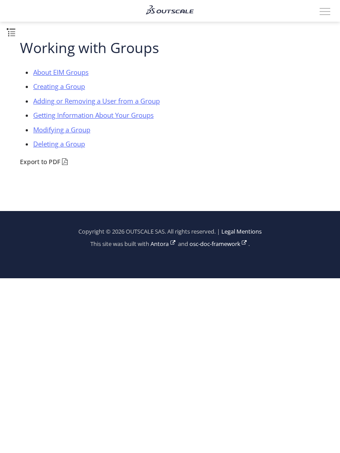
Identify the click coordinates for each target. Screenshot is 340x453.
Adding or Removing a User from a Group (96, 100)
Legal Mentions (241, 231)
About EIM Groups (61, 72)
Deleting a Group (59, 143)
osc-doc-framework (214, 244)
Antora (160, 244)
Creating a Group (59, 86)
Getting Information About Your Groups (93, 115)
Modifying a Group (61, 129)
